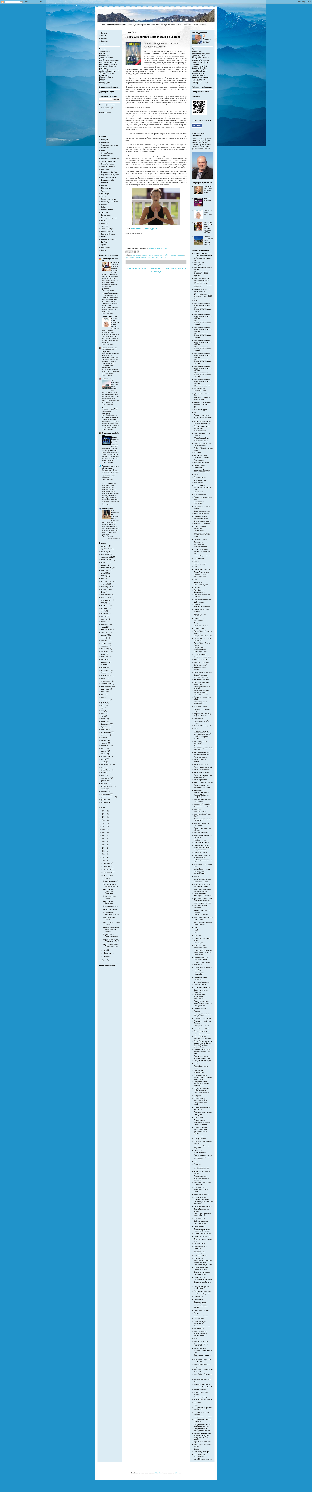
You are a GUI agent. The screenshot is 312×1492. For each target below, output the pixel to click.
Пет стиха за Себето (201, 1028)
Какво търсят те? (200, 780)
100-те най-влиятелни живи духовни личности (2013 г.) (202, 323)
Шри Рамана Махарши (202, 1442)
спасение (151, 257)
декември (107, 863)
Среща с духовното (109, 317)
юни (105, 950)
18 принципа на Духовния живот (200, 389)
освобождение (106, 756)
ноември (107, 866)
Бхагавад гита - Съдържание (199, 503)
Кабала (102, 79)
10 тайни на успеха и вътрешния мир (201, 290)
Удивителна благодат (202, 1364)
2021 (104, 826)
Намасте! (197, 935)
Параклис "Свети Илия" (202, 1018)
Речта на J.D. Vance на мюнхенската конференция (109, 412)
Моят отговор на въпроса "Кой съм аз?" (203, 918)
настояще (105, 587)
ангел (103, 748)
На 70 (196, 933)
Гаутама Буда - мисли (202, 556)
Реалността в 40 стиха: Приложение (202, 1183)
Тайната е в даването (202, 1326)
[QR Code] (199, 107)
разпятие (104, 781)
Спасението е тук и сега (203, 1265)
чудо (158, 257)
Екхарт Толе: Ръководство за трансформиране (200, 649)
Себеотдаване (199, 1226)
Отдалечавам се (200, 1008)
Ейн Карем (105, 169)
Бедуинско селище (108, 239)
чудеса (104, 743)
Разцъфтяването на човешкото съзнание (201, 1168)
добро (103, 616)
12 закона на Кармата (202, 386)
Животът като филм (201, 662)
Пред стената (199, 1096)
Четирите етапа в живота (203, 1417)
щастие (163, 257)
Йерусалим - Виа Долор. (110, 175)
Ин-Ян (196, 728)
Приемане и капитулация (203, 1112)
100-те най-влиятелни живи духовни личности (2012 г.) (202, 316)
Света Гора (105, 142)
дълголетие (105, 700)
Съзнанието (198, 1296)
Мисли (103, 36)
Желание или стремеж (202, 657)
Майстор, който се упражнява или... (200, 873)
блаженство (105, 595)
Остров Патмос (107, 153)
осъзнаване (105, 557)
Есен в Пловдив (107, 231)
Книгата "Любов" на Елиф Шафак (201, 796)
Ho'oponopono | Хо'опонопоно (199, 1455)
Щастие (197, 1449)
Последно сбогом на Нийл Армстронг (201, 1089)
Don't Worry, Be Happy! (202, 1452)
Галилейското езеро (108, 199)
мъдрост (104, 605)
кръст (103, 754)
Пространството (200, 1138)
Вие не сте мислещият (202, 521)
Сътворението (199, 1318)
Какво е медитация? (110, 881)
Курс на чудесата (198, 79)
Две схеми (198, 582)
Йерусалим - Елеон (108, 177)
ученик (104, 740)
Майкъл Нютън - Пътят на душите (144, 229)
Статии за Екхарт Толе (200, 55)
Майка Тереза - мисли (202, 869)
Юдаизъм (102, 77)
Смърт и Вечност (200, 1255)
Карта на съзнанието (201, 785)
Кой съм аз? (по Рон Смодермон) (201, 824)
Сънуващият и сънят (201, 1310)
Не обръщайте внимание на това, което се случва (203, 951)
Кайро (103, 250)
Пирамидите (105, 247)
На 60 (196, 927)
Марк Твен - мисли (201, 882)
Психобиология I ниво (109, 295)
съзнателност (106, 764)
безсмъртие (105, 676)
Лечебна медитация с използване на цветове (153, 37)
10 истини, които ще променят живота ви (201, 279)
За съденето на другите (203, 672)
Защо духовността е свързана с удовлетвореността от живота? (202, 685)
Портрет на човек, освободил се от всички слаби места (203, 1077)
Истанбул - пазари (108, 164)
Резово (103, 220)
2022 (104, 823)
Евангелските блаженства (109, 61)
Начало (104, 33)
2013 (104, 851)
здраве (104, 643)
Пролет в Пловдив (108, 234)
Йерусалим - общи (108, 180)
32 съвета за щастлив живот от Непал (202, 399)
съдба (103, 762)
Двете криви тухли (201, 585)
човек (103, 719)
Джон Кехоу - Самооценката (199, 591)
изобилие (105, 657)
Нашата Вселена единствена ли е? (200, 946)
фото (103, 713)
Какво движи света (201, 764)
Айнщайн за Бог (200, 431)
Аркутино (104, 226)
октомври (107, 869)
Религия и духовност (201, 1194)
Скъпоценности (199, 1244)
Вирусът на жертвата (208, 199)
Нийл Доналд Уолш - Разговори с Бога (110, 945)
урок (103, 767)
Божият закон (104, 55)
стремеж (104, 791)
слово (103, 759)
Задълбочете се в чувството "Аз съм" (201, 676)
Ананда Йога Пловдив (110, 293)
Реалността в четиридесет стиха (201, 1188)
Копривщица (105, 215)
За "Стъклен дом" (200, 665)
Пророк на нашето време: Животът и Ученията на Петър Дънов (201, 1130)
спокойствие (106, 681)
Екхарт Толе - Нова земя (203, 636)
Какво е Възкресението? (203, 767)
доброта (104, 640)
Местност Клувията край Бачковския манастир (203, 899)
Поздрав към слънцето (202, 1061)
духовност (105, 549)
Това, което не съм (201, 1341)
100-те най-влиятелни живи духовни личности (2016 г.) (202, 336)
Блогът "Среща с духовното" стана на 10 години (202, 487)
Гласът (196, 561)
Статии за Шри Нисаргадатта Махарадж (203, 1278)
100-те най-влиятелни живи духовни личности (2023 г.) (202, 381)
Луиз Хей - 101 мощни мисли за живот (208, 189)
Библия (102, 53)
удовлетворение (107, 797)
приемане (105, 670)
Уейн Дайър (105, 684)
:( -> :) (196, 301)
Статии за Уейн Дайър (200, 62)
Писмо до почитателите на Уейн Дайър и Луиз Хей (202, 1051)
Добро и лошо (199, 602)
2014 (104, 848)
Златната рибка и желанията (200, 703)
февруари (108, 953)
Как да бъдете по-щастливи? (200, 742)
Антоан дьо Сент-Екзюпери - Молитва (201, 456)
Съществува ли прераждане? (199, 1322)
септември (108, 872)
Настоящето (198, 943)
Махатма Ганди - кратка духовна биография (202, 885)
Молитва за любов (201, 915)
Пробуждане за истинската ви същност (202, 1121)
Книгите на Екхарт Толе (201, 53)
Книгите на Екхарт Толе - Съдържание (203, 801)
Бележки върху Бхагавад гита (199, 466)
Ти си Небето (199, 1328)
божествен (105, 673)
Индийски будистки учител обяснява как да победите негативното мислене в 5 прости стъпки (202, 734)
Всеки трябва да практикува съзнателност (200, 528)
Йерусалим (105, 724)
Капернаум (105, 194)
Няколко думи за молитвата (200, 974)
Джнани (197, 587)
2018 (104, 835)
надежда (180, 255)
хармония (105, 651)
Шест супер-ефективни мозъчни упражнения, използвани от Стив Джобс (202, 1436)
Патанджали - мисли (201, 1026)
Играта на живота (200, 706)
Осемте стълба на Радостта (200, 991)
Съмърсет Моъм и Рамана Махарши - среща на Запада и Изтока (201, 1305)
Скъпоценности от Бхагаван (200, 1247)
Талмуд (110, 77)
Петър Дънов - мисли (202, 1034)
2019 (104, 832)
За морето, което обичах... (200, 669)
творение (104, 737)
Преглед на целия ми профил (207, 41)
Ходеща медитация (201, 1397)
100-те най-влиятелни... (200, 57)
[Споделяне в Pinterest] (138, 252)
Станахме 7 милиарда (202, 1272)
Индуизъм (103, 70)
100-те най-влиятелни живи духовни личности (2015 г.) (202, 329)
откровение (105, 778)
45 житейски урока (201, 410)
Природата (198, 1115)
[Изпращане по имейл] (126, 252)
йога (103, 692)
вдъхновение (106, 630)
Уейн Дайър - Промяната (203, 1374)
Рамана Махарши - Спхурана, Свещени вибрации (201, 1178)
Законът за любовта (201, 680)
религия (104, 783)
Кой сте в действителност (200, 810)
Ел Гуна (104, 242)
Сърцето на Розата (201, 1316)
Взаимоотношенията (201, 514)
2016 (104, 842)
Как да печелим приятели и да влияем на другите (203, 748)
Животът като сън (200, 660)
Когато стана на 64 (201, 807)
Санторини (105, 148)
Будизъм (102, 72)
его (102, 611)
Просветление (199, 1136)
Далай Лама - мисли (201, 572)
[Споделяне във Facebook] (135, 252)
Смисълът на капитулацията (199, 1252)
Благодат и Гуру (200, 480)
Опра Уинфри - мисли (202, 987)
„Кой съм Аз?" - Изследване (199, 264)
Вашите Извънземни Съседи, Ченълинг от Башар (115, 441)
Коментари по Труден (110, 408)
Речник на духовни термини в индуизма (201, 1198)
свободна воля (107, 786)
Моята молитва (199, 925)
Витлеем (104, 183)
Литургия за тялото (201, 850)
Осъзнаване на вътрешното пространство (199, 996)
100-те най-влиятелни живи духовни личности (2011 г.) (202, 310)
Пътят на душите (198, 75)
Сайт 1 (194, 83)
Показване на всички (114, 538)
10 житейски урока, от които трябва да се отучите (202, 274)
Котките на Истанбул (201, 833)
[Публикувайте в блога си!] (129, 252)
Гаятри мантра (199, 558)
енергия (144, 255)
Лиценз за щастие (200, 853)
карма (103, 667)
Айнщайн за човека (201, 441)
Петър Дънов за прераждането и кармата (203, 1037)
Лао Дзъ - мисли (200, 840)
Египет (103, 237)
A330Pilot (157, 1473)
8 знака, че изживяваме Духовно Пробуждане (202, 422)
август (106, 875)
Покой (196, 1063)
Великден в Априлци (109, 218)
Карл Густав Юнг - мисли (203, 782)
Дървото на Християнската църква (202, 606)
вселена (104, 662)
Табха (103, 196)
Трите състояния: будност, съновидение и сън (203, 1350)
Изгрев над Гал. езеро (109, 202)
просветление (141, 257)
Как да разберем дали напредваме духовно (202, 753)
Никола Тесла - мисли (202, 962)
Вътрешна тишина (200, 539)
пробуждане (106, 552)
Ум (195, 1377)
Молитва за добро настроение (208, 212)
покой (103, 562)
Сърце (196, 1313)
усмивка (104, 735)
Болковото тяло (200, 494)
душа (138, 255)
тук (102, 711)
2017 (104, 839)
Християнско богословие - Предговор (108, 891)
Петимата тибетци (200, 1031)
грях (103, 775)
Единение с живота (201, 626)
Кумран (104, 185)
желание (104, 729)
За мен (103, 44)
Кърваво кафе (107, 470)
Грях (195, 567)
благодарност (106, 600)
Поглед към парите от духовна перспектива (202, 1057)
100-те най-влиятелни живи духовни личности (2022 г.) (202, 375)
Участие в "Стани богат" (203, 1387)
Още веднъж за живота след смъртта (202, 1015)
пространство (106, 581)
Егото (196, 623)
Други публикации (106, 92)
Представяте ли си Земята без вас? (201, 1104)
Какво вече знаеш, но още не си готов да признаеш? (115, 266)
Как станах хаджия (201, 757)
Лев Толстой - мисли (201, 843)
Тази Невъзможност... (115, 383)
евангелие (105, 802)
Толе (103, 716)
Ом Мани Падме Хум (202, 982)
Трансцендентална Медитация (201, 1345)
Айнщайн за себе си (201, 438)
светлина (105, 570)
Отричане (197, 1011)
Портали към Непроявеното (199, 1072)
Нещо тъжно (198, 955)
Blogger (177, 1473)
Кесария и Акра (107, 210)
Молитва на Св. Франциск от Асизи (111, 913)
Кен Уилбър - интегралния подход (201, 791)
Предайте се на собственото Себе (200, 1099)
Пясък (196, 1161)
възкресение (106, 686)
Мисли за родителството (203, 903)
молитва (173, 255)
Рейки (196, 1192)
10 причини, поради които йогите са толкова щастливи (203, 285)
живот (151, 255)
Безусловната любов (202, 463)
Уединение (198, 1367)
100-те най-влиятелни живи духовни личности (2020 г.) (202, 362)
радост (104, 565)
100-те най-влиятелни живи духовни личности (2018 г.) (202, 349)
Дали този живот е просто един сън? (201, 576)
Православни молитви (107, 62)
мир (103, 578)
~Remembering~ (108, 379)
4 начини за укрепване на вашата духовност (202, 403)
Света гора (105, 746)
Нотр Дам (104, 140)
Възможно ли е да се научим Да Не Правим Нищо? (202, 535)
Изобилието (198, 718)
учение (104, 799)
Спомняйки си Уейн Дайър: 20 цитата (201, 1268)
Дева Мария (106, 770)
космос (104, 751)
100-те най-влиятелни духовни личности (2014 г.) (203, 296)
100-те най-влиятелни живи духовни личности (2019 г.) (202, 355)
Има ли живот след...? (202, 726)
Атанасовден (199, 460)
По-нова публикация (136, 268)
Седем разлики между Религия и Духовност (202, 1230)
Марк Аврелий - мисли (202, 879)
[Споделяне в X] (132, 252)
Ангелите (197, 453)
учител (104, 597)
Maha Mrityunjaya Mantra (109, 897)
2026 (104, 811)
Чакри (196, 1405)
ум (102, 694)
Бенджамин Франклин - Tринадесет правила (202, 471)
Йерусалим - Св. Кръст (109, 172)
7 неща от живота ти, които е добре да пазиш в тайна (202, 417)
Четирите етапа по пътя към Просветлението (202, 1425)
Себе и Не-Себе (199, 1218)
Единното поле (199, 628)
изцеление (158, 255)
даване (104, 635)
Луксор (104, 245)
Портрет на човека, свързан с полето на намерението (201, 1083)
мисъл (104, 678)
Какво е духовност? (201, 770)
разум (103, 702)
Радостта (197, 1164)
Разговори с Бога (198, 72)
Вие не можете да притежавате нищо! (201, 517)
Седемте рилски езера (109, 145)
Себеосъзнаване (200, 1224)
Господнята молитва (106, 59)
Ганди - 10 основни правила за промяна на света (202, 551)
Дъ (108, 73)
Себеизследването (201, 1221)
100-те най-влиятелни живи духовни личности (202, 304)
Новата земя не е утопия (203, 967)
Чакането (197, 1402)
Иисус (103, 603)
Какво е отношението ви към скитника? (203, 776)
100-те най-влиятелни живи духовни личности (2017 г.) (202, 342)
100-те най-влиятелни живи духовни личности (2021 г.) (202, 368)
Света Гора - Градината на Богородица (202, 1215)
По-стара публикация (175, 268)
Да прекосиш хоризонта (202, 569)
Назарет (104, 204)
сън (102, 708)
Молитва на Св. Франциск (108, 64)
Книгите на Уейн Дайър (109, 918)
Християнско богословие (108, 902)
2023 (104, 820)
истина (104, 622)
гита (117, 70)
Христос (104, 632)
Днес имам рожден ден (202, 599)
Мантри (196, 876)
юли (105, 878)
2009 (104, 960)
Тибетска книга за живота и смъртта (110, 885)
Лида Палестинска (108, 167)
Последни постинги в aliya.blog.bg (110, 467)
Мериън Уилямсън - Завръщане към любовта (203, 895)
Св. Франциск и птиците (202, 1206)
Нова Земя (198, 965)
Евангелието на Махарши (199, 615)
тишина (104, 584)
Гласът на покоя (200, 564)
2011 (104, 857)
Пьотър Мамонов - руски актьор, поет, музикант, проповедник (203, 1157)
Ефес (103, 150)
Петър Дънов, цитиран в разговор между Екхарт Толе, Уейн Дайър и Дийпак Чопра (203, 1044)
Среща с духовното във (201, 120)
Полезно (104, 41)
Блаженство (198, 483)
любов (166, 255)
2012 (104, 854)
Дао (105, 73)
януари (106, 956)
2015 (104, 845)
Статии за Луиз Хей (199, 68)
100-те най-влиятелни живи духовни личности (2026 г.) (208, 227)
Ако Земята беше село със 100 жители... (202, 444)
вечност (104, 773)
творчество (105, 794)
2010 (104, 860)
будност (104, 727)
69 (195, 412)
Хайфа (103, 207)
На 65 (196, 930)
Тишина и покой (199, 1336)
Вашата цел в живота (202, 511)
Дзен (101, 73)
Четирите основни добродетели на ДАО (202, 1430)
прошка (104, 608)
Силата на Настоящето (202, 1236)
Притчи (104, 38)
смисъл (104, 789)
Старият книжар (200, 1275)
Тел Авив (104, 212)
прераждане (130, 257)
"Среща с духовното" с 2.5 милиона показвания (203, 254)
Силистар (104, 223)
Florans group (107, 508)
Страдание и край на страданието (201, 1288)
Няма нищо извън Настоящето (200, 978)
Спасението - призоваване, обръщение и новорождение (203, 1260)
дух (102, 697)
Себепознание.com (109, 348)
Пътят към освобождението (200, 1151)
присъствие (105, 560)
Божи (103, 721)
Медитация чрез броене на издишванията (202, 890)
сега (103, 705)
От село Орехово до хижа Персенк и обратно (203, 1002)
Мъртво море (106, 188)
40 (195, 407)
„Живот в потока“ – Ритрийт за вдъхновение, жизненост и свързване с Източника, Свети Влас (110, 354)
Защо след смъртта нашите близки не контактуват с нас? (201, 692)
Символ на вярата (106, 57)
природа (104, 589)
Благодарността (200, 477)
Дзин (112, 73)
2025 (104, 814)
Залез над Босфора (108, 161)
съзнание (105, 646)
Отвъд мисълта (199, 1006)
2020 (104, 829)
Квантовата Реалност (202, 788)
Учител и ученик (200, 1389)
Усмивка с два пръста (202, 1384)
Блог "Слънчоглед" (109, 483)
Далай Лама (111, 72)
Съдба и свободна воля (202, 1291)
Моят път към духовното (198, 134)
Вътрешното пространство (199, 543)
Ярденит (104, 191)
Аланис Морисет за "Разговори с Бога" (111, 940)
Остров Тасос (106, 156)
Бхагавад (111, 70)
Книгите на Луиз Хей (199, 66)
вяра (133, 255)
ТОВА (196, 1338)
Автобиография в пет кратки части (202, 427)
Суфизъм (108, 83)
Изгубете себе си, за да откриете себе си (202, 715)
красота (104, 619)
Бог (102, 592)
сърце (103, 659)
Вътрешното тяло (200, 547)
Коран (101, 83)
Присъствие (198, 1117)
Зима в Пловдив (107, 229)
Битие (103, 576)
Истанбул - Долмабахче (110, 158)
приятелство (106, 732)
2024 (104, 817)
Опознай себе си (200, 985)
